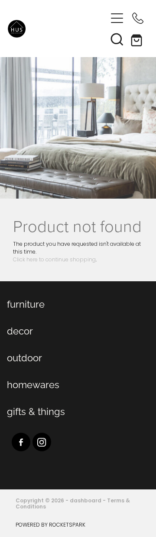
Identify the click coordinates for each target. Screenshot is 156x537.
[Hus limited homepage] (57, 29)
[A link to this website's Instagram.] (41, 442)
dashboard (85, 501)
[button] (117, 39)
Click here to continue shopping (54, 260)
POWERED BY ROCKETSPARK (50, 525)
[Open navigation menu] (117, 18)
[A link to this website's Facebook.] (21, 442)
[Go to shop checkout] (137, 39)
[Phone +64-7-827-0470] (137, 18)
